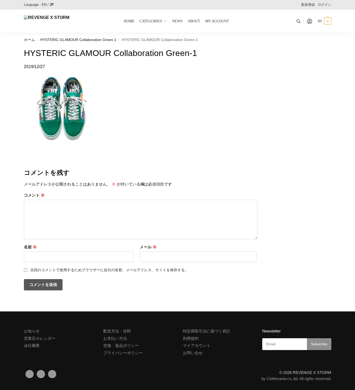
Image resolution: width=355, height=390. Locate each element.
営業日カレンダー (39, 338)
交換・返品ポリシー (121, 345)
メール (148, 247)
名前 (30, 247)
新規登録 (308, 5)
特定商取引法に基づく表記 (206, 331)
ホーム (29, 40)
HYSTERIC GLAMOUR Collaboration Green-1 (78, 40)
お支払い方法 (115, 338)
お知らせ (32, 331)
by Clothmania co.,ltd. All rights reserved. (296, 378)
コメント (34, 195)
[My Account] (309, 21)
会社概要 (32, 345)
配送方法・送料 (117, 331)
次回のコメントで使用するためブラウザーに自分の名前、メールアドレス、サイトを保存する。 (109, 270)
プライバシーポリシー (123, 353)
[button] (324, 21)
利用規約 (191, 338)
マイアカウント (196, 345)
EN (44, 5)
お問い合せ (193, 353)
